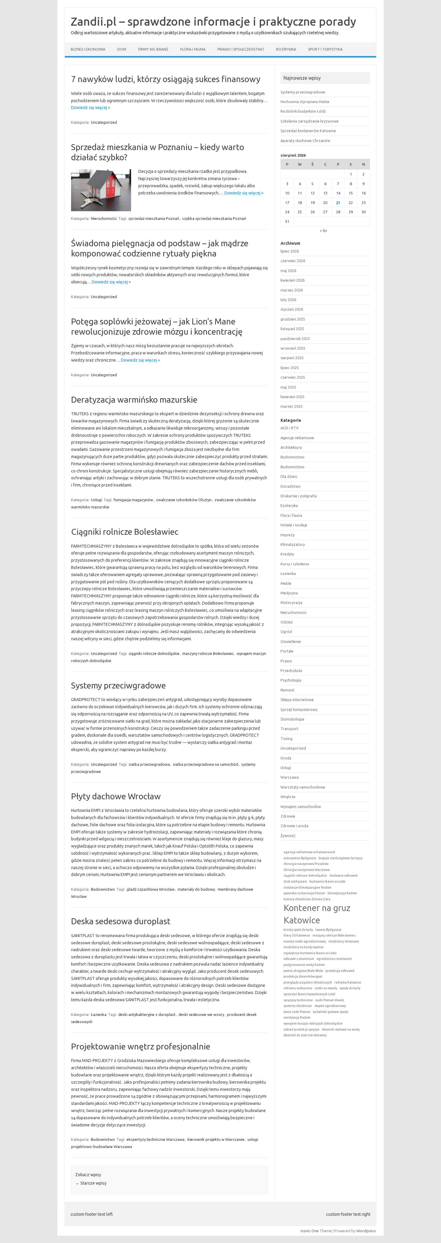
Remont (287, 690)
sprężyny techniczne (298, 1000)
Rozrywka (286, 49)
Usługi (96, 500)
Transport (289, 729)
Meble (285, 583)
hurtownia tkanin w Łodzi (327, 881)
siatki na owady (326, 988)
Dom (121, 49)
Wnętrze (288, 797)
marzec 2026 (291, 290)
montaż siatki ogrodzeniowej (305, 941)
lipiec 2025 (289, 368)
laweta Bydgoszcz (328, 929)
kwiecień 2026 (292, 280)
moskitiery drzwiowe (343, 941)
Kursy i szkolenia (294, 564)
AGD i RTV (289, 428)
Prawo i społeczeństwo (241, 49)
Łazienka (98, 1014)
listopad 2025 (292, 329)
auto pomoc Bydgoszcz (300, 858)
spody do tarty (350, 988)
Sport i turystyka (325, 49)
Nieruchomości (104, 218)
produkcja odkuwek (340, 970)
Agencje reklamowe (297, 438)
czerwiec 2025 (292, 377)
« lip (323, 230)
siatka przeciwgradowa (149, 764)
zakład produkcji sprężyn (302, 1029)
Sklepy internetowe (297, 699)
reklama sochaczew (298, 988)
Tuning (286, 738)
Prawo (286, 661)
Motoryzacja (291, 602)
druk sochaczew (295, 881)
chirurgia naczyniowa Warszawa (307, 870)
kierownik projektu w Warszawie (216, 1139)
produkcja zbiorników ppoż (303, 976)
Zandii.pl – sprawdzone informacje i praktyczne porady (213, 21)
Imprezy (287, 535)
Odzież (286, 622)
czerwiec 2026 (292, 261)
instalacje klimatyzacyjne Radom (308, 887)
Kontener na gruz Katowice (317, 914)
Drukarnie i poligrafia (298, 496)
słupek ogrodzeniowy (330, 1006)
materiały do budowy (196, 889)
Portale (286, 651)
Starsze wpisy (90, 1183)
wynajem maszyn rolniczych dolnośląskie (313, 1023)
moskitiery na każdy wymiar (304, 947)
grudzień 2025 (292, 319)
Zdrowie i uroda (294, 826)
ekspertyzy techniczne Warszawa (155, 1139)
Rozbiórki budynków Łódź (303, 111)
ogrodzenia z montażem (334, 958)
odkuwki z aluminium (299, 958)
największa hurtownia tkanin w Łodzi (310, 953)
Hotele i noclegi (293, 525)
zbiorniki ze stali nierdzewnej (305, 1035)
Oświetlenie (290, 641)
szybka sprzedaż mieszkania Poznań (214, 218)
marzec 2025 (291, 406)
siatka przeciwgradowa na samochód (205, 764)
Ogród (286, 631)
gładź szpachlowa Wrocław (151, 889)
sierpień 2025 (292, 358)
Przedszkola (291, 670)
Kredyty (287, 554)
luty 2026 (288, 299)
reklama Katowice (347, 982)
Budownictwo (103, 889)
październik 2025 (295, 338)
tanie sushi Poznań (297, 1012)
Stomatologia (292, 719)
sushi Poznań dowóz (329, 1000)
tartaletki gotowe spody (330, 1012)
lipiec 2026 (289, 251)
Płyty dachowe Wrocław (116, 796)
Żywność (288, 835)
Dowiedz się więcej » (90, 107)
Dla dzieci (288, 476)
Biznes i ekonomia (88, 49)
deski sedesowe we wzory (201, 1014)
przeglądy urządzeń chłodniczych (308, 982)
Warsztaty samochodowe (302, 787)
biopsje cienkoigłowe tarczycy (340, 858)
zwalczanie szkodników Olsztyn (184, 500)
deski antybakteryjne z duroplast (147, 1014)
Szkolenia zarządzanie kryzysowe (309, 121)
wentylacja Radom (297, 1017)
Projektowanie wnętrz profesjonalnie (140, 1046)
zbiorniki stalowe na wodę (341, 1029)
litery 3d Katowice (297, 935)
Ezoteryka (289, 505)
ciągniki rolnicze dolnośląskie (154, 653)
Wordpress (366, 1231)
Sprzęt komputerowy (298, 709)
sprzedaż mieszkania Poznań (153, 218)
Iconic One (310, 1231)
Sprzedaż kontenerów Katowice (308, 131)
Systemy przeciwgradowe (118, 685)
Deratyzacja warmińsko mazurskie (134, 399)
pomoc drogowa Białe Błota (303, 970)
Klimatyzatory (292, 544)
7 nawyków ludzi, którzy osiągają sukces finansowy (165, 79)
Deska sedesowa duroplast (120, 921)
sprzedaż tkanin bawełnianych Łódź (309, 994)
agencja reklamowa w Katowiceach (309, 852)
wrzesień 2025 (292, 348)
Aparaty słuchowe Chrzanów (305, 140)
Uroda (285, 758)
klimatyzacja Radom (342, 893)
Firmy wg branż (153, 49)
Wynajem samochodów (300, 806)
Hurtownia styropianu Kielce (304, 101)
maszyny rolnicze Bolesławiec (208, 653)
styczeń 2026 (291, 309)
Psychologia (290, 680)
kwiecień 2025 (292, 397)
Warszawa (289, 777)
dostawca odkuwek (343, 875)
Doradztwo (290, 486)
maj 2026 (288, 270)
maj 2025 (288, 387)
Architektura (291, 447)
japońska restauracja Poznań (304, 893)
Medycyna (289, 593)
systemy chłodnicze (298, 1006)
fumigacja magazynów (133, 500)
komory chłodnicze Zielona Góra (307, 899)
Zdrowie (287, 816)
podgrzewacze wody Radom (304, 964)
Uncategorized (104, 122)
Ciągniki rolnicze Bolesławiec (124, 531)
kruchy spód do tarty (298, 929)
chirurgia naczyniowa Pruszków (306, 864)
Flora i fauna (193, 49)
